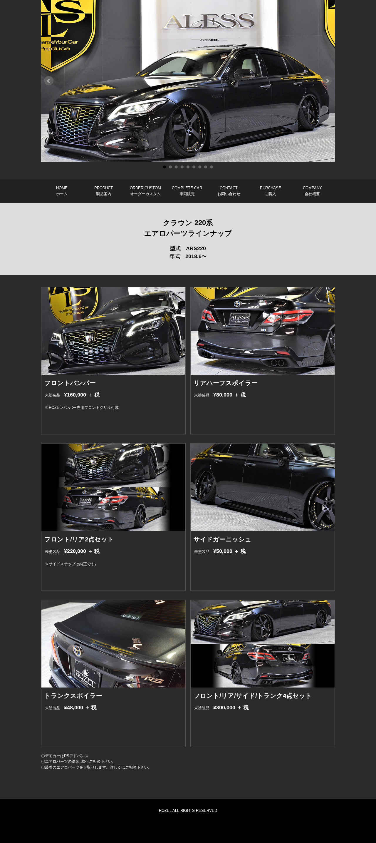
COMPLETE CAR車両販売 (187, 191)
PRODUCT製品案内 (103, 191)
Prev (48, 81)
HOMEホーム (62, 191)
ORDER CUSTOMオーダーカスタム (145, 191)
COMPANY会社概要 (312, 191)
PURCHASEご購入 (270, 191)
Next (327, 81)
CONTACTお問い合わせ (228, 191)
